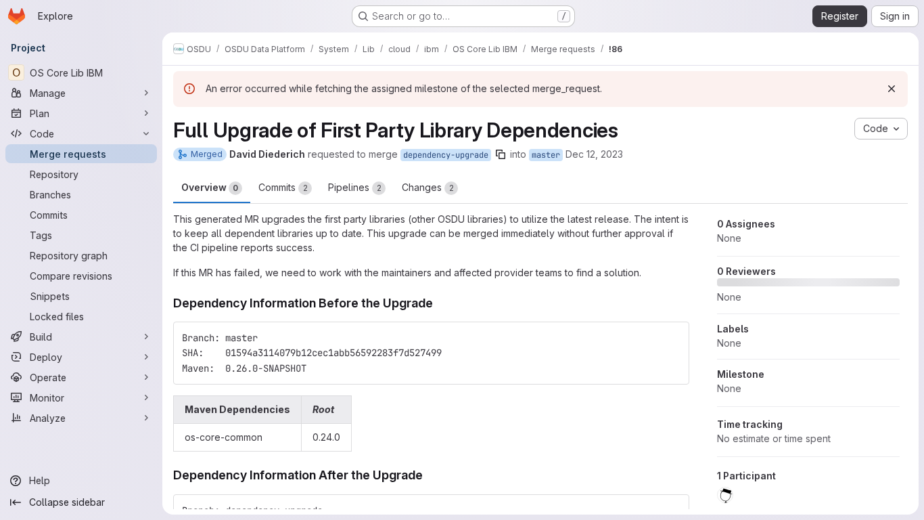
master (546, 155)
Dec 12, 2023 (594, 154)
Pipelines (355, 187)
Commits (283, 187)
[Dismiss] (891, 89)
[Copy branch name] (500, 154)
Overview (209, 187)
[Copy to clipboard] (673, 338)
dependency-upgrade (445, 155)
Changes (428, 187)
